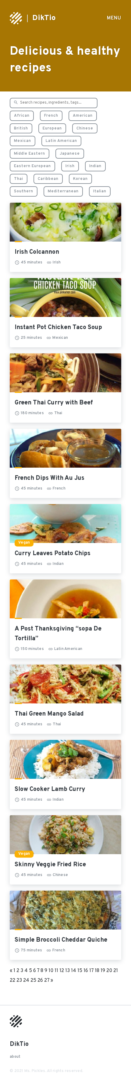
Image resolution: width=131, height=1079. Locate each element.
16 (85, 971)
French (51, 115)
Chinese (84, 128)
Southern (23, 191)
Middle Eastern (29, 153)
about (15, 1056)
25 (33, 981)
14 (73, 971)
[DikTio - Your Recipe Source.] (16, 18)
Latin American (61, 141)
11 (56, 971)
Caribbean (48, 179)
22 (12, 981)
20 (109, 971)
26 (40, 981)
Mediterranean (63, 191)
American (83, 115)
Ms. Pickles (34, 1071)
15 (79, 971)
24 (26, 981)
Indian (95, 166)
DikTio (44, 18)
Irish (70, 166)
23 (19, 981)
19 (103, 971)
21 (115, 971)
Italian (99, 191)
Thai (18, 179)
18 (97, 971)
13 (67, 971)
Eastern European (32, 166)
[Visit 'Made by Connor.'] (16, 1026)
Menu (114, 18)
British (21, 128)
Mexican (22, 141)
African (22, 115)
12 (61, 971)
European (52, 128)
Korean (80, 179)
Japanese (70, 153)
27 (46, 981)
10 (50, 971)
